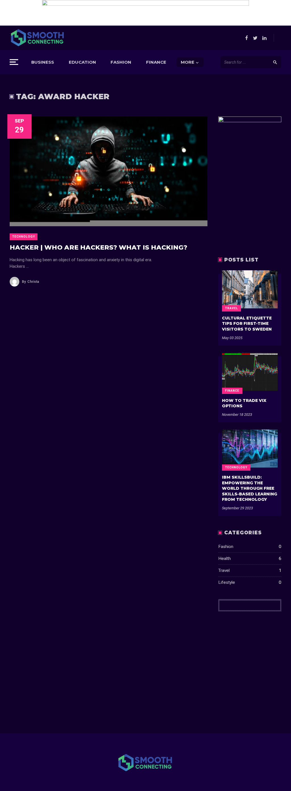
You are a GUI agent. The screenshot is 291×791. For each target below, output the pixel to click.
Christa (30, 282)
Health (249, 558)
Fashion (121, 62)
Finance (156, 62)
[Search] (275, 62)
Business (42, 62)
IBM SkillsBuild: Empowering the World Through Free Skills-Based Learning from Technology (249, 488)
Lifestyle (249, 582)
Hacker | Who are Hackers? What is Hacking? (98, 247)
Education (82, 62)
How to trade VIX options (244, 403)
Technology (23, 236)
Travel (231, 308)
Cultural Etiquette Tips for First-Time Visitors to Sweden (247, 323)
